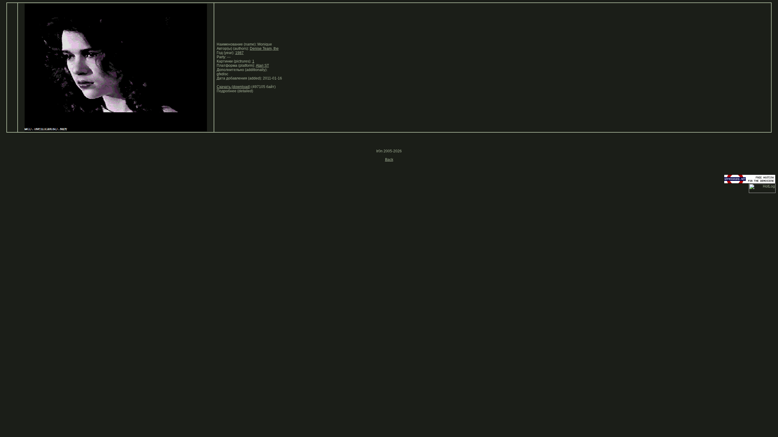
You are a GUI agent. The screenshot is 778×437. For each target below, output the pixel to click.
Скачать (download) (233, 87)
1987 (239, 53)
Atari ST (262, 65)
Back (389, 160)
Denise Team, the (264, 48)
